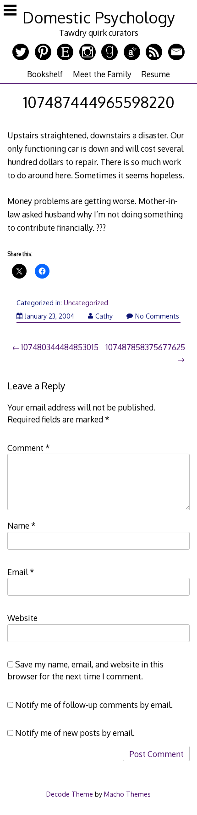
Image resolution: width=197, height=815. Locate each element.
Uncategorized (86, 303)
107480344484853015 (59, 347)
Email (20, 572)
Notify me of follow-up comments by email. (94, 705)
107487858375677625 (145, 347)
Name (21, 525)
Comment (28, 448)
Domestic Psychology (98, 17)
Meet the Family (102, 74)
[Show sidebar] (10, 11)
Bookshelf (45, 74)
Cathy (104, 316)
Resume (155, 74)
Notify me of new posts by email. (75, 733)
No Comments (157, 316)
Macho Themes (127, 794)
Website (22, 618)
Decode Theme (69, 794)
